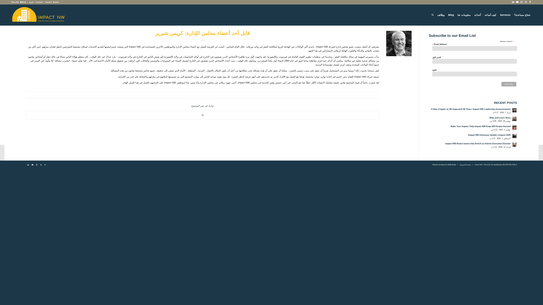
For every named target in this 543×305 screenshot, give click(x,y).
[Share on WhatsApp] (202, 115)
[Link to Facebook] (530, 2)
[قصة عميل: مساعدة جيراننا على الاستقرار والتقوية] (541, 152)
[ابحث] (432, 15)
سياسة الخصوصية (465, 164)
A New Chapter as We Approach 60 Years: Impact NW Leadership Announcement (471, 109)
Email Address (439, 44)
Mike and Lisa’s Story (500, 117)
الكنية (434, 70)
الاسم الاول (436, 57)
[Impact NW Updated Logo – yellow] (38, 15)
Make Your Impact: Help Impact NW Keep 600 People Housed (481, 126)
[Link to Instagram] (521, 2)
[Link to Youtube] (517, 2)
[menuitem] (56, 2)
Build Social (452, 164)
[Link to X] (526, 2)
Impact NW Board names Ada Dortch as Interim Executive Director (478, 143)
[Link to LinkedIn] (513, 2)
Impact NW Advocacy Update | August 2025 (489, 135)
